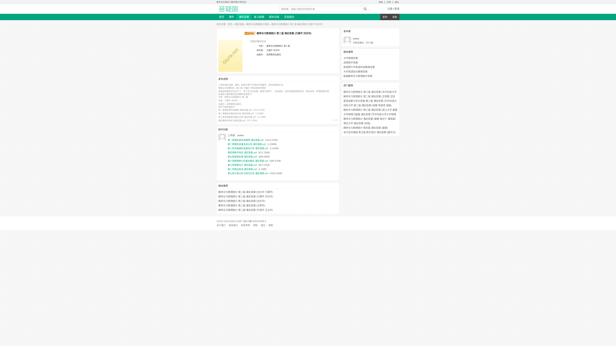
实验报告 (289, 17)
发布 (385, 17)
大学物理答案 (350, 58)
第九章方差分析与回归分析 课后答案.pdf (248, 173)
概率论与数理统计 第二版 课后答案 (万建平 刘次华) (245, 196)
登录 (396, 8)
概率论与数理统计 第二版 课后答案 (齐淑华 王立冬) (245, 210)
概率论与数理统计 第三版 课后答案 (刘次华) (241, 201)
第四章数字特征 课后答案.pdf (231, 120)
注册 (389, 8)
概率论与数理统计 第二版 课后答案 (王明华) (241, 205)
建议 (397, 2)
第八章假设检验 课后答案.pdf (242, 169)
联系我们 (233, 225)
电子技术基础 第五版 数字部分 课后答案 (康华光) (369, 132)
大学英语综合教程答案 (355, 71)
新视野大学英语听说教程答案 (359, 67)
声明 (389, 2)
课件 (231, 17)
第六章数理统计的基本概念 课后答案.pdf (248, 161)
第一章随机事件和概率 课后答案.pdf (235, 110)
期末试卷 (274, 17)
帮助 (381, 2)
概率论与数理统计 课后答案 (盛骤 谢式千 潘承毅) (369, 118)
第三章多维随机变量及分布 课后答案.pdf (237, 117)
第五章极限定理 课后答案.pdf (242, 156)
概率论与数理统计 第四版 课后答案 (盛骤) (365, 127)
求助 (394, 17)
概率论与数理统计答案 (257, 24)
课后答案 (244, 17)
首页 (221, 17)
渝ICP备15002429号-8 (254, 221)
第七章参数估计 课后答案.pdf (242, 165)
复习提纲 (259, 17)
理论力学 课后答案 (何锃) (356, 123)
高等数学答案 (350, 62)
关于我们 (221, 225)
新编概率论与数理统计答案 (357, 76)
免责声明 (245, 225)
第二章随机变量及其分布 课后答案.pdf (236, 113)
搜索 (271, 225)
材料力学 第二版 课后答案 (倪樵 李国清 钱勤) (367, 105)
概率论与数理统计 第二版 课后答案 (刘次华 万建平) (245, 192)
